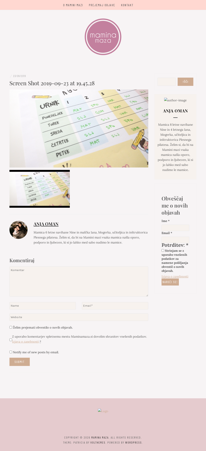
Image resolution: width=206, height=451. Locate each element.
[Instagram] (103, 426)
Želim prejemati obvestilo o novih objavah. (42, 327)
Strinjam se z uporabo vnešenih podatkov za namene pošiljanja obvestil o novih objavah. (175, 261)
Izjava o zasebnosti (25, 341)
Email (167, 233)
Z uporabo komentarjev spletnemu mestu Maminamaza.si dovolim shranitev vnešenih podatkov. (79, 339)
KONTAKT (127, 5)
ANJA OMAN (46, 224)
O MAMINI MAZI (73, 5)
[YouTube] (110, 426)
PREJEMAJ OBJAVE (102, 5)
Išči (185, 81)
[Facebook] (96, 426)
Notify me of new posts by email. (36, 352)
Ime (166, 221)
